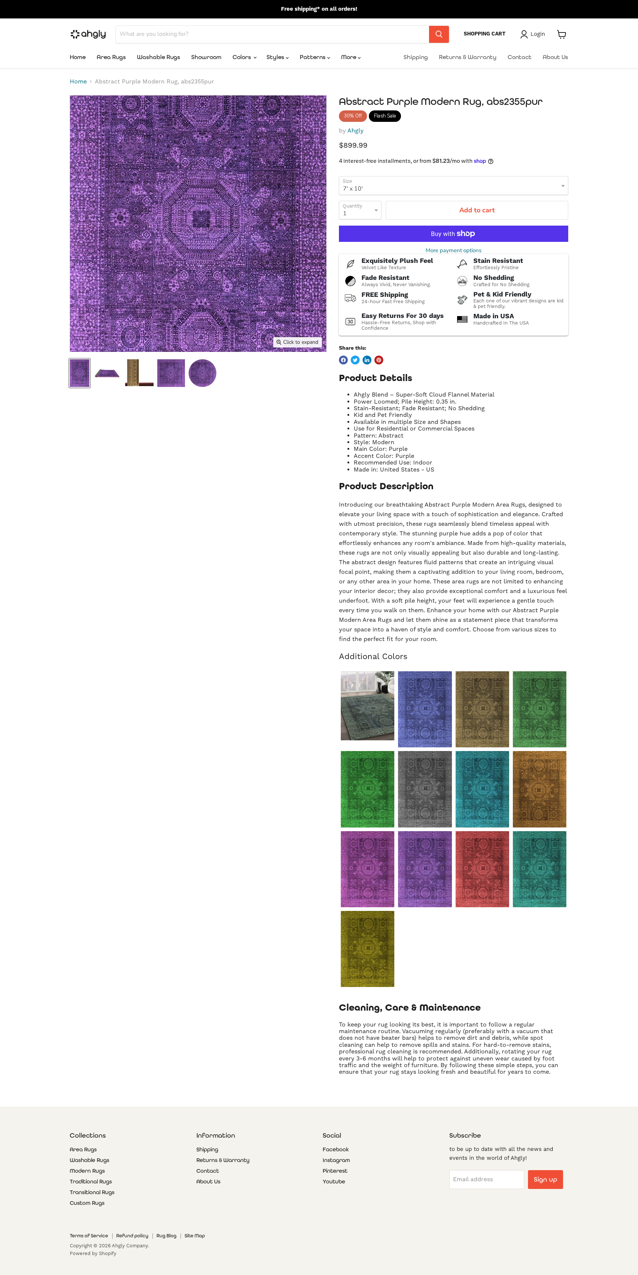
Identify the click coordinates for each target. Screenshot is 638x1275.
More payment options (453, 250)
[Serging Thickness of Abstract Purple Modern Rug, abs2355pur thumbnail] (139, 373)
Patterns (313, 57)
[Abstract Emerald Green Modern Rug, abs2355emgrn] (539, 709)
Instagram (336, 1160)
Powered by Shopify (93, 1254)
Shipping (416, 57)
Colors (243, 57)
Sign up (545, 1179)
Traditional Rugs (91, 1181)
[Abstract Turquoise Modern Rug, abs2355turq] (539, 869)
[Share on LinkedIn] (367, 360)
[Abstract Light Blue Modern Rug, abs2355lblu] (482, 789)
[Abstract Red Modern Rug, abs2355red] (482, 869)
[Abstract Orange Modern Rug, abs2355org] (539, 789)
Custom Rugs (87, 1203)
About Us (555, 57)
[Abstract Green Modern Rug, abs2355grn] (367, 789)
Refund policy (132, 1235)
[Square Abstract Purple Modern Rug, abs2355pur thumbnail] (171, 373)
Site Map (195, 1235)
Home (78, 57)
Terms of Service (89, 1235)
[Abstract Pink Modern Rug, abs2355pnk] (367, 869)
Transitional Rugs (92, 1192)
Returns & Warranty (468, 57)
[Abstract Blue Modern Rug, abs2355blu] (424, 709)
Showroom (206, 57)
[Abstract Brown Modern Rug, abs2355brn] (482, 709)
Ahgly (355, 130)
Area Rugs (111, 57)
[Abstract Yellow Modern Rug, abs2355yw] (367, 949)
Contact (520, 57)
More (349, 57)
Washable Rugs (158, 57)
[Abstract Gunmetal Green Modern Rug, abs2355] (367, 705)
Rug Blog (166, 1235)
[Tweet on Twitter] (355, 360)
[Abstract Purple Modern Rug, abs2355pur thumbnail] (79, 373)
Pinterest (335, 1171)
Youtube (334, 1181)
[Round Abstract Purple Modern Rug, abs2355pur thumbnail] (202, 373)
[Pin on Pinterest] (378, 360)
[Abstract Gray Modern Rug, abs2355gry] (424, 789)
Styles (276, 57)
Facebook (336, 1149)
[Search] (439, 34)
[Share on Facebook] (343, 360)
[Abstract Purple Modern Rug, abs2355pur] (424, 869)
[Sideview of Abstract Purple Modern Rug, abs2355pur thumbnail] (107, 373)
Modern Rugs (87, 1171)
